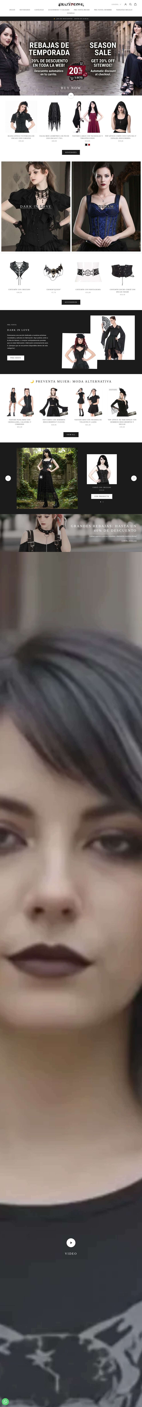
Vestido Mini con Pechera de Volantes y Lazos (88, 421)
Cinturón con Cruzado (19, 289)
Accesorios (71, 302)
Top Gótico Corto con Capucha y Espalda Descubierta (120, 137)
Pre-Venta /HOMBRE (103, 10)
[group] (71, 58)
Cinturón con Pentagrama (88, 289)
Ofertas (71, 13)
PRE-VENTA (15, 358)
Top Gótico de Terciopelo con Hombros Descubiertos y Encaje (122, 422)
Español (115, 4)
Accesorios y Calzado (59, 10)
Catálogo (39, 10)
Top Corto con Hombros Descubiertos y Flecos (54, 421)
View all (71, 434)
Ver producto (101, 496)
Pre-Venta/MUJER (82, 10)
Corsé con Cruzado (102, 487)
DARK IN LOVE (36, 206)
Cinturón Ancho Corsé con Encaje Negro (123, 291)
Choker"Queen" (54, 289)
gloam (106, 206)
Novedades (25, 10)
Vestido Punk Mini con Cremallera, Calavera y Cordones (19, 422)
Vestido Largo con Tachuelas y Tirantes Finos (87, 137)
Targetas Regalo (124, 10)
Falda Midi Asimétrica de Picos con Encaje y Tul (54, 137)
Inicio (12, 10)
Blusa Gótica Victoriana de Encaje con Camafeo (21, 137)
